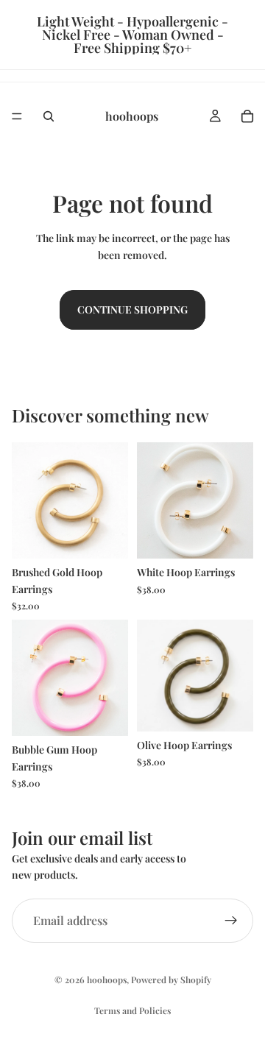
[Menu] (17, 116)
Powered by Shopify (171, 979)
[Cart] (247, 116)
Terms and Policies (132, 1010)
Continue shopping (132, 309)
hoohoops (107, 979)
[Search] (48, 116)
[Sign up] (231, 920)
